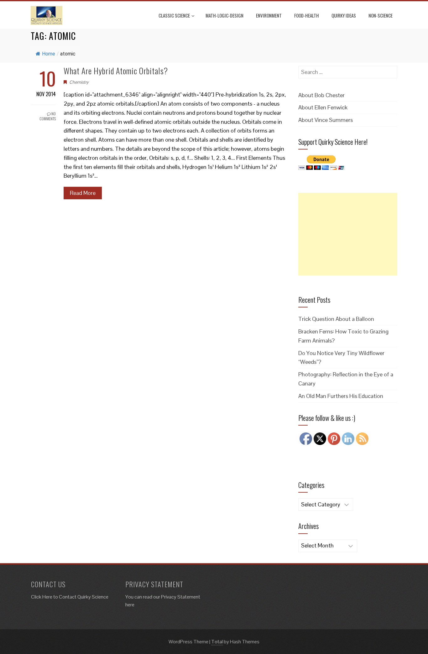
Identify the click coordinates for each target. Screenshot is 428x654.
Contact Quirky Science (83, 597)
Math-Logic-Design (224, 15)
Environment (269, 15)
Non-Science (380, 15)
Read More (83, 192)
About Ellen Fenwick (322, 107)
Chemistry (79, 82)
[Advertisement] (347, 234)
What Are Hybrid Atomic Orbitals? (116, 71)
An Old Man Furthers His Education (340, 396)
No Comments (47, 116)
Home (48, 54)
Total (217, 641)
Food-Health (306, 15)
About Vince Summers (325, 119)
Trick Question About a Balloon (336, 318)
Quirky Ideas (343, 15)
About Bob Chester (321, 95)
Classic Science (174, 15)
